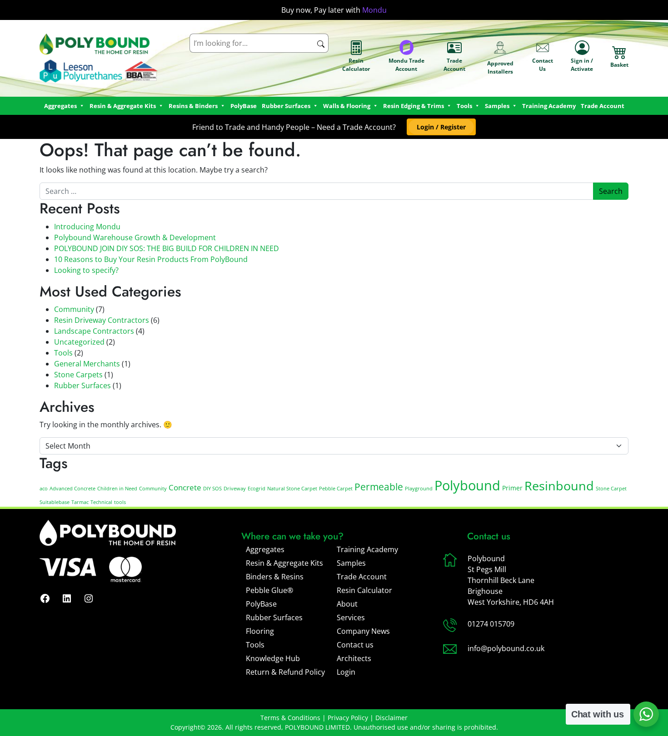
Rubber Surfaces (286, 106)
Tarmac (80, 502)
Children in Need (117, 488)
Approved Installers (500, 67)
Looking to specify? (86, 270)
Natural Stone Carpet (292, 488)
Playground (419, 488)
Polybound (467, 485)
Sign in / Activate (582, 65)
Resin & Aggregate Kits (284, 563)
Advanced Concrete (72, 488)
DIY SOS (212, 488)
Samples (351, 563)
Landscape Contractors (94, 331)
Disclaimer (391, 717)
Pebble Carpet (336, 488)
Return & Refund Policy (285, 672)
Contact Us (542, 65)
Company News (363, 631)
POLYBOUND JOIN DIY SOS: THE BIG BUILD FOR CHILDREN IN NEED (166, 248)
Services (351, 617)
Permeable (378, 486)
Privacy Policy (348, 717)
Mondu (374, 10)
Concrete (185, 487)
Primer (512, 488)
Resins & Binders (193, 106)
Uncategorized (79, 342)
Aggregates (265, 549)
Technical (101, 502)
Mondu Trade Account (406, 65)
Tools (464, 106)
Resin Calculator (356, 65)
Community (74, 309)
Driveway (235, 488)
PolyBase (243, 106)
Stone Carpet (611, 488)
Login (346, 672)
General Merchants (87, 364)
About (347, 604)
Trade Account (454, 65)
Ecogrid (256, 488)
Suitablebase (55, 502)
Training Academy (549, 106)
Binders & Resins (275, 577)
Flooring (260, 631)
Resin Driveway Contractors (101, 320)
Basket (619, 65)
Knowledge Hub (273, 658)
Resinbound (559, 485)
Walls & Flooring (346, 106)
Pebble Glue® (269, 590)
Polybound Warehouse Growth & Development (135, 237)
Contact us (355, 645)
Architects (354, 658)
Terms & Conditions (290, 717)
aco (44, 488)
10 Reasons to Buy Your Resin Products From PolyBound (151, 259)
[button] (441, 127)
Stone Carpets (78, 375)
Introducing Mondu (87, 227)
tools (120, 502)
